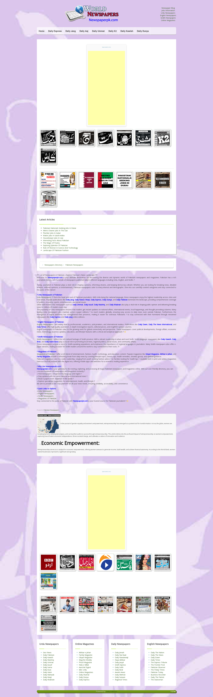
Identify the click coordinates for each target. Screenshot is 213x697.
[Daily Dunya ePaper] (67, 562)
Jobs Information (168, 10)
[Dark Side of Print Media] (86, 604)
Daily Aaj (84, 31)
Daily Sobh (119, 667)
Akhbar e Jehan (85, 652)
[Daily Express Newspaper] (67, 138)
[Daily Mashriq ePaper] (143, 138)
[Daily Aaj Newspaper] (86, 138)
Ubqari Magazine (85, 657)
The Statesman (157, 679)
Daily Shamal (84, 675)
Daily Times (155, 660)
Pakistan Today (157, 672)
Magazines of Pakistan (46, 354)
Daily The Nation (157, 652)
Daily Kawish (126, 31)
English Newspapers (168, 15)
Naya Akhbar (120, 660)
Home (41, 31)
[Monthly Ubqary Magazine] (48, 581)
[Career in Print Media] (67, 604)
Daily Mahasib (48, 675)
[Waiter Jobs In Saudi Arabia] (48, 180)
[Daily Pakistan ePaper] (124, 562)
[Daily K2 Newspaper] (162, 138)
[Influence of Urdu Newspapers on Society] (143, 604)
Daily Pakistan (48, 655)
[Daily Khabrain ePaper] (124, 138)
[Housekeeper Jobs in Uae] (67, 180)
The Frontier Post (158, 665)
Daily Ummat (98, 31)
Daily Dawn (155, 657)
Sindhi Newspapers (168, 18)
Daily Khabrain (48, 679)
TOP (172, 691)
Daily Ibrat (119, 670)
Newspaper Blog (168, 8)
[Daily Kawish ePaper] (48, 156)
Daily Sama (47, 667)
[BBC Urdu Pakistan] (48, 562)
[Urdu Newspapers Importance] (143, 180)
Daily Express (55, 31)
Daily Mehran (120, 675)
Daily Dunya (143, 31)
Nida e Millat (84, 665)
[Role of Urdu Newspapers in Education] (162, 180)
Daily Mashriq (48, 660)
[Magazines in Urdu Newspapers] (162, 604)
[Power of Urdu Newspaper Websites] (48, 604)
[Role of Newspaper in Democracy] (48, 198)
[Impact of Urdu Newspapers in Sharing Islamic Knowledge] (48, 623)
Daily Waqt (47, 677)
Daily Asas (47, 670)
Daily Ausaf (47, 665)
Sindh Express (120, 665)
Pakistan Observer (158, 667)
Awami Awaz (120, 672)
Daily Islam (47, 672)
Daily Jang (70, 31)
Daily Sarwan (120, 677)
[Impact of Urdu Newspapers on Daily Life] (105, 604)
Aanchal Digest (85, 667)
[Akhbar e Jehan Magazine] (86, 562)
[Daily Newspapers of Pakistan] (98, 13)
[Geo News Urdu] (105, 562)
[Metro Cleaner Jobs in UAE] (105, 180)
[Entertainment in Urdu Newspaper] (124, 604)
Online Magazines (168, 20)
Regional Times (121, 679)
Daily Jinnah (119, 652)
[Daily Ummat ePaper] (105, 138)
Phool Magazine (85, 662)
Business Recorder (158, 675)
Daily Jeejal (119, 662)
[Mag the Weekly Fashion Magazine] (143, 562)
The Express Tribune (159, 662)
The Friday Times (158, 670)
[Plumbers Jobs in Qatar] (86, 180)
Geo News (47, 652)
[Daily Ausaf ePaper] (162, 562)
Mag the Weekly (85, 660)
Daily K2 (112, 31)
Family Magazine (85, 655)
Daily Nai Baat (120, 655)
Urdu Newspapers (168, 13)
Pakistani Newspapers (51, 410)
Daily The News (157, 655)
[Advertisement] (106, 88)
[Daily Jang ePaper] (48, 138)
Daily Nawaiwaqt (121, 657)
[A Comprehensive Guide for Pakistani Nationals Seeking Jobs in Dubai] (124, 180)
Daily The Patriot (157, 677)
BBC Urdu (83, 670)
